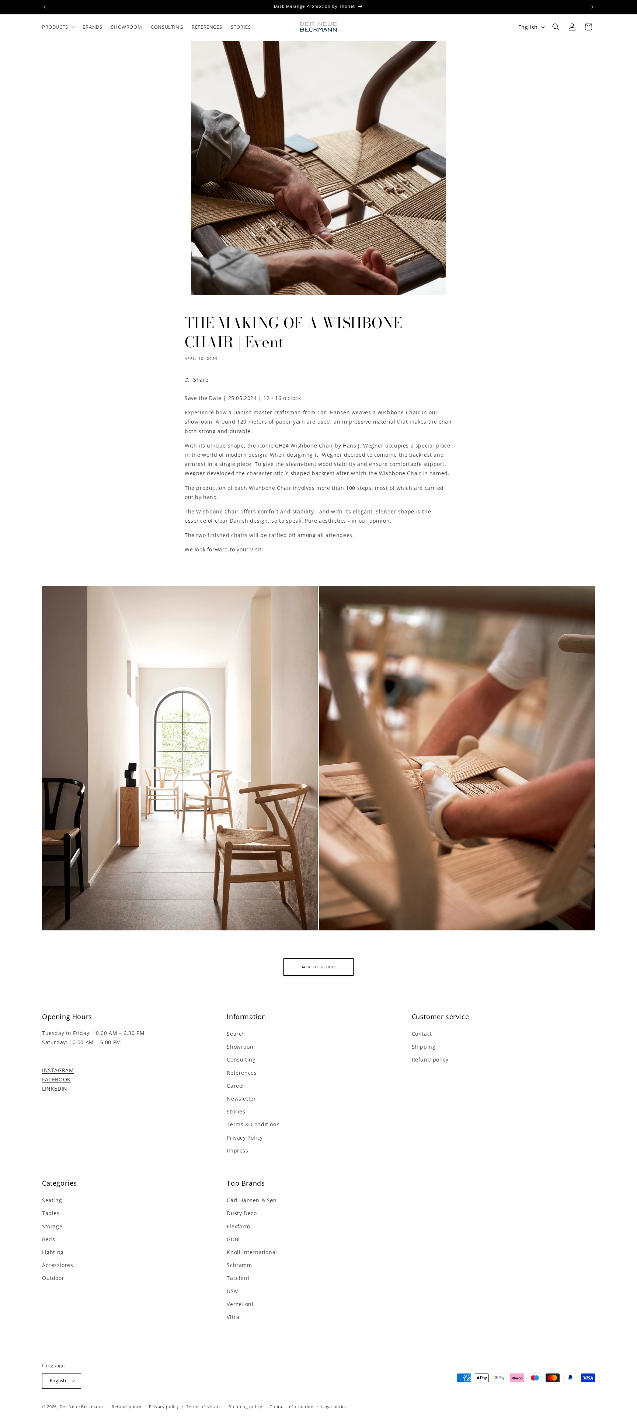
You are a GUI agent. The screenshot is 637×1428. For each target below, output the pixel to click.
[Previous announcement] (44, 7)
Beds (48, 1239)
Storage (52, 1226)
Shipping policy (245, 1406)
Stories (236, 1111)
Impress (237, 1150)
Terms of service (204, 1406)
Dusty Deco (242, 1213)
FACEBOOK (56, 1079)
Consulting (241, 1059)
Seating (52, 1200)
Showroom (241, 1046)
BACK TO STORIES (318, 966)
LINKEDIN (54, 1088)
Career (236, 1085)
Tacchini (238, 1277)
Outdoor (53, 1277)
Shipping (424, 1046)
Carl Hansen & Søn (251, 1200)
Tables (51, 1213)
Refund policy (430, 1059)
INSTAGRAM (58, 1070)
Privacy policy (164, 1406)
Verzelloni (240, 1304)
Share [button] (201, 379)
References (242, 1072)
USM (233, 1291)
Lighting (53, 1252)
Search (236, 1033)
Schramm (239, 1265)
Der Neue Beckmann (81, 1406)
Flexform (238, 1226)
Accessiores (57, 1265)
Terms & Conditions (253, 1124)
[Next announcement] (592, 7)
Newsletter (241, 1098)
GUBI (233, 1239)
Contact (422, 1033)
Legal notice (334, 1406)
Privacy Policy (244, 1137)
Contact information (291, 1406)
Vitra (233, 1316)
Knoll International (252, 1252)
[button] (58, 27)
